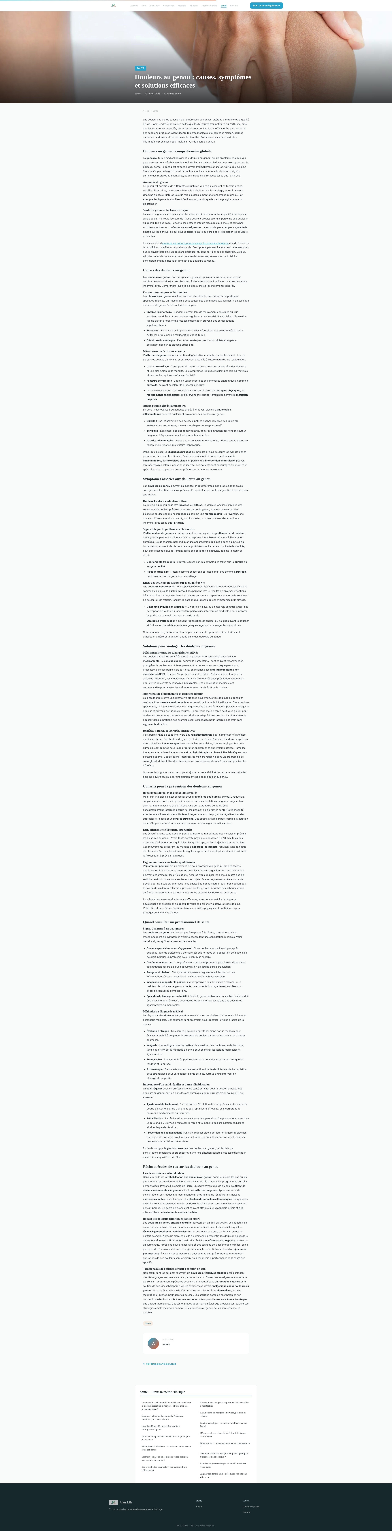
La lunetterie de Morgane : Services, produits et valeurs (222, 1414)
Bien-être (155, 5)
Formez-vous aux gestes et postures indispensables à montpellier (224, 1404)
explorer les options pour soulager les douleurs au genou (195, 243)
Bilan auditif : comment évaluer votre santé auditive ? (225, 1445)
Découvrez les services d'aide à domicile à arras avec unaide (223, 1434)
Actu (144, 5)
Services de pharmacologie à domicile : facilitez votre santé (223, 1465)
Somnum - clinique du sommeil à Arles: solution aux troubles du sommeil (165, 1458)
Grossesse (168, 5)
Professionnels (209, 5)
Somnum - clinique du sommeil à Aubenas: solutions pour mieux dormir (162, 1417)
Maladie (182, 5)
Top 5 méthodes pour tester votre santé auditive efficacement (164, 1468)
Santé (223, 5)
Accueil (134, 5)
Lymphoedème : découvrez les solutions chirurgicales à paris (161, 1428)
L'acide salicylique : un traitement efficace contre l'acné (223, 1424)
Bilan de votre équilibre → (266, 5)
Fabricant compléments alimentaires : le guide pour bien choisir (166, 1438)
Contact (247, 1512)
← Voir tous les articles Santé (159, 1363)
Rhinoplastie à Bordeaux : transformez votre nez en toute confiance (166, 1448)
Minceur (194, 5)
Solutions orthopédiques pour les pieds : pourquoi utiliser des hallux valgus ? (224, 1455)
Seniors (234, 5)
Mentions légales (251, 1506)
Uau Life (126, 1502)
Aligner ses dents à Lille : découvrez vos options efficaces (223, 1475)
